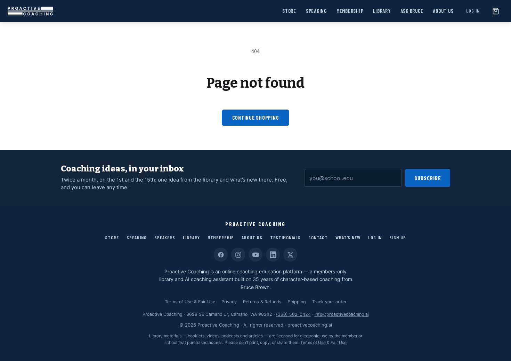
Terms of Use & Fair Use (190, 301)
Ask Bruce (411, 11)
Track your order (329, 301)
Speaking (316, 11)
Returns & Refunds (262, 301)
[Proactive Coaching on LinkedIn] (273, 255)
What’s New (348, 237)
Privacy (229, 301)
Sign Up (397, 237)
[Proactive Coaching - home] (30, 11)
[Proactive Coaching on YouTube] (255, 255)
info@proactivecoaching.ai (342, 314)
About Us (443, 11)
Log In (473, 11)
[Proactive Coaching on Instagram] (238, 255)
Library (381, 11)
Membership (350, 11)
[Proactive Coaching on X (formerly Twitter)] (290, 255)
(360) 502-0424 (293, 314)
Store (289, 11)
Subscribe (427, 178)
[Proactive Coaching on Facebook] (221, 255)
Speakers (165, 237)
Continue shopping (255, 117)
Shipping (297, 301)
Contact (318, 237)
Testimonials (285, 237)
